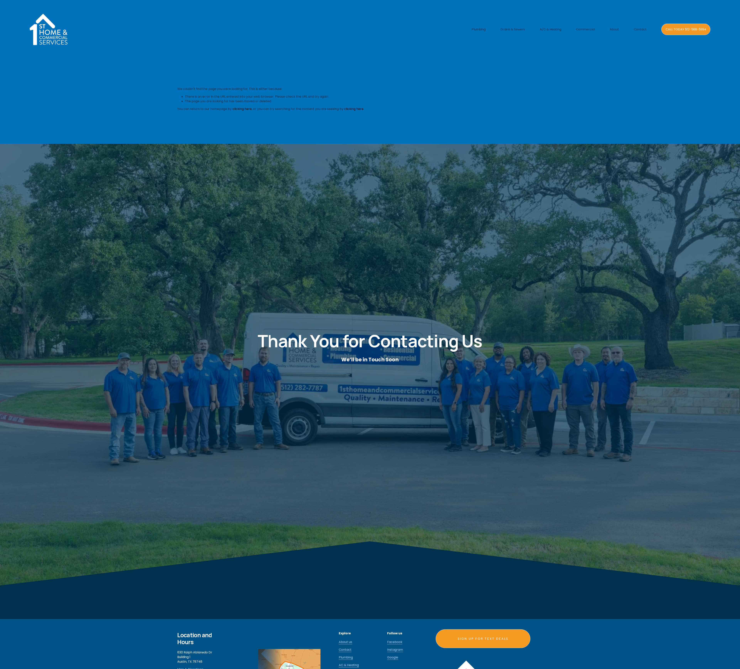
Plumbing (346, 657)
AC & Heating (349, 665)
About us (345, 642)
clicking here (242, 109)
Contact (640, 29)
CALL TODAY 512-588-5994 (686, 29)
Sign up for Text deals (483, 638)
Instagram (395, 649)
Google (392, 657)
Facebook (394, 642)
